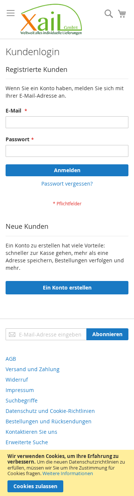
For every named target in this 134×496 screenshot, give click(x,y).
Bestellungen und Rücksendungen (49, 421)
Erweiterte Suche (27, 442)
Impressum (20, 390)
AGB (11, 358)
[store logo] (51, 19)
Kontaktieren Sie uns (31, 431)
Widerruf (17, 379)
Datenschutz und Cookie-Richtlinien (50, 410)
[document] (67, 473)
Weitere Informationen (67, 473)
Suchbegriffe (22, 400)
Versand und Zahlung (33, 369)
